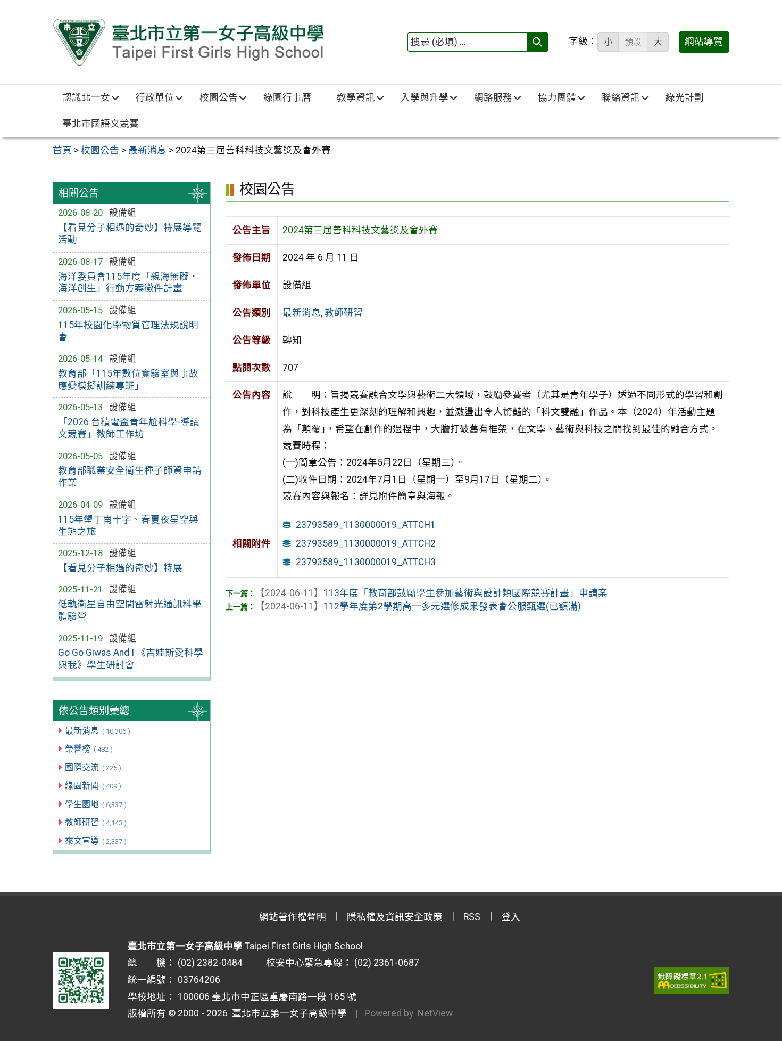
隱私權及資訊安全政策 (395, 917)
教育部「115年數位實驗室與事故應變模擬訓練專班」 (128, 379)
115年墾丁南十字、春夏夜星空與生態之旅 (128, 525)
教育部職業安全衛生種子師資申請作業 (130, 476)
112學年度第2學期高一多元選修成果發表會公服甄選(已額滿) (418, 606)
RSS (471, 917)
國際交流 (93, 767)
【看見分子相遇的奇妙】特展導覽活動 (130, 233)
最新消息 (97, 731)
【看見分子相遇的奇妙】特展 (120, 568)
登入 (510, 917)
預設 (633, 42)
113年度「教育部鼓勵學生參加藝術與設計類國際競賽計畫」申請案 (431, 593)
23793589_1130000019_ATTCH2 (366, 543)
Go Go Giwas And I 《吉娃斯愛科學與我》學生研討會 (130, 658)
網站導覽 (704, 41)
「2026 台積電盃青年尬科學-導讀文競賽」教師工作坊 (128, 428)
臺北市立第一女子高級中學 (287, 1013)
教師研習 (95, 822)
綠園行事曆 (287, 97)
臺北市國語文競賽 (100, 123)
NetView (435, 1013)
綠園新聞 (93, 785)
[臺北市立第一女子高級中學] (188, 42)
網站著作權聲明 (292, 917)
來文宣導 (95, 841)
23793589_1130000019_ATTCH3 (366, 562)
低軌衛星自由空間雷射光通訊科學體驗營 (130, 610)
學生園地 (95, 804)
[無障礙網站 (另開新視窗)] (691, 980)
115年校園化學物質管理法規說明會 (128, 331)
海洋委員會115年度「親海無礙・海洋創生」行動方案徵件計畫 (128, 282)
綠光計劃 (684, 97)
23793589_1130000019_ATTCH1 (366, 524)
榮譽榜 (88, 749)
